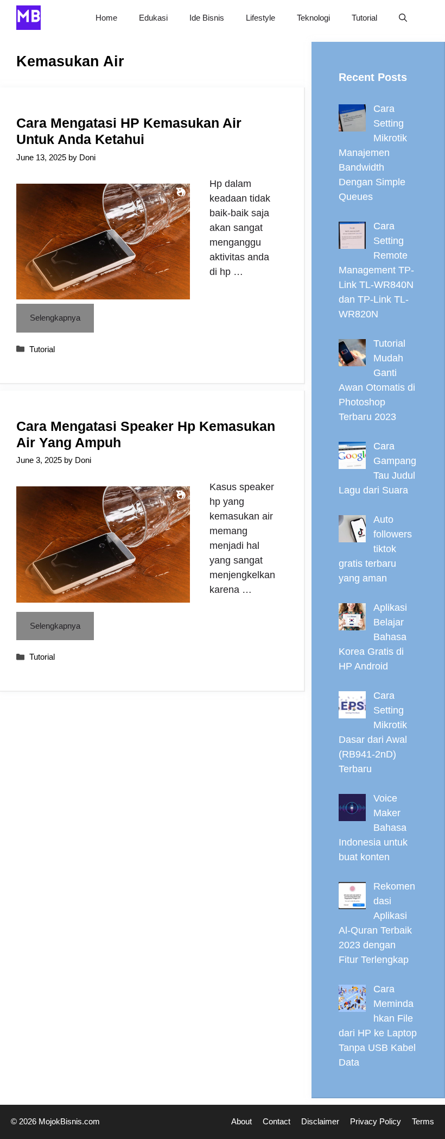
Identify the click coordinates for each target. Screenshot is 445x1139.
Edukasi (153, 17)
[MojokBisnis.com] (28, 17)
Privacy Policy (375, 1121)
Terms (423, 1121)
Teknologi (313, 17)
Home (106, 17)
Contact (276, 1121)
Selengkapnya (55, 317)
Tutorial (364, 17)
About (241, 1121)
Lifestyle (260, 17)
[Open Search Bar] (403, 17)
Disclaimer (320, 1121)
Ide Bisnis (206, 17)
